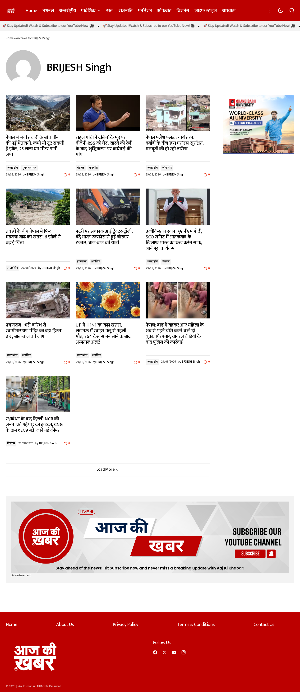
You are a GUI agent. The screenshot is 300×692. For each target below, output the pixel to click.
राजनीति (93, 168)
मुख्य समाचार (29, 168)
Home (10, 38)
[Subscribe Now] (150, 537)
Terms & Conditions (196, 625)
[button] (269, 10)
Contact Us (264, 625)
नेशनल (80, 168)
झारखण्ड (82, 262)
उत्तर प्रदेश (12, 355)
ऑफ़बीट (167, 168)
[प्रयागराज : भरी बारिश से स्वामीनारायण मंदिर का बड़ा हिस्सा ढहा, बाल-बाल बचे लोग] (38, 300)
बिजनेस (11, 444)
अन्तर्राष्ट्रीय (12, 168)
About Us (65, 625)
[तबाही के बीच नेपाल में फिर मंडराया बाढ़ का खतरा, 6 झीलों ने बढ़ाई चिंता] (38, 207)
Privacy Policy (125, 625)
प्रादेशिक (95, 262)
